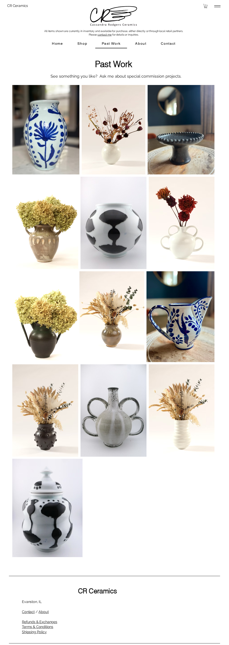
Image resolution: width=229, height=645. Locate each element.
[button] (205, 6)
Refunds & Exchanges (39, 622)
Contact (28, 612)
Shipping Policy (34, 632)
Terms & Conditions (37, 627)
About (43, 612)
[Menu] (217, 6)
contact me (105, 34)
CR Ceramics (97, 591)
